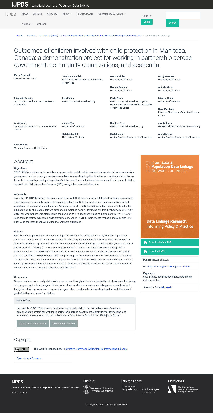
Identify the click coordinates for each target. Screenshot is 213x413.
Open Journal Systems (29, 358)
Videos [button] (26, 23)
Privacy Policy (38, 387)
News (25, 13)
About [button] (66, 13)
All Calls (37, 13)
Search (172, 22)
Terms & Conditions (21, 387)
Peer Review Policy (70, 387)
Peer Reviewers (85, 13)
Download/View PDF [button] (157, 243)
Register (147, 15)
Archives (31, 35)
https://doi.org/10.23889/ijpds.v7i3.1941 (169, 266)
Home (19, 35)
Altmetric (166, 287)
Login (147, 21)
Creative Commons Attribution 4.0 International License (96, 348)
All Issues (52, 13)
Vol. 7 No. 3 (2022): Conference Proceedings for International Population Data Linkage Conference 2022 (90, 35)
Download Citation (63, 323)
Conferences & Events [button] (111, 13)
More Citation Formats (32, 323)
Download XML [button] (154, 252)
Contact (41, 23)
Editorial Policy (53, 387)
